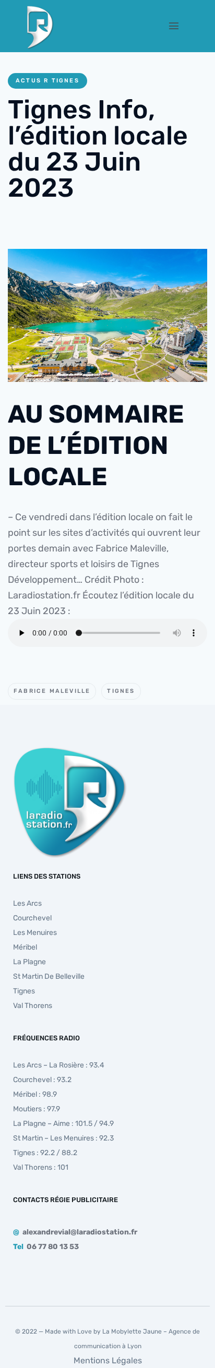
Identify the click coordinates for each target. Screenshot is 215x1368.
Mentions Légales (108, 1360)
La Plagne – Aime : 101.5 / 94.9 (63, 1123)
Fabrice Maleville (52, 691)
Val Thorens (32, 1005)
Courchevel (32, 918)
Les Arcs (27, 903)
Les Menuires (35, 932)
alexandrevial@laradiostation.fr (79, 1232)
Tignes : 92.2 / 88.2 (45, 1152)
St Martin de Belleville (49, 976)
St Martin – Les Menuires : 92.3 (63, 1138)
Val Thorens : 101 (40, 1167)
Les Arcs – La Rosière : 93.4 (58, 1065)
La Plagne (29, 961)
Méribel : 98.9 (35, 1094)
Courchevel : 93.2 (42, 1079)
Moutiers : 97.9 (36, 1109)
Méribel (25, 947)
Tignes (121, 691)
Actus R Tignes (47, 80)
